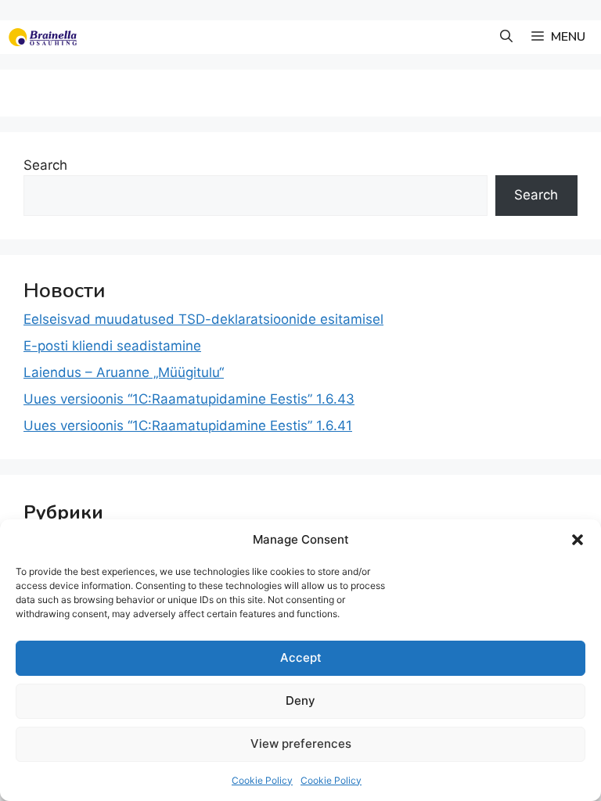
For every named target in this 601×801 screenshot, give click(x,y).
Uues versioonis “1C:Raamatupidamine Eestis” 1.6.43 (188, 399)
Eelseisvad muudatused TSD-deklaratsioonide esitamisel (203, 319)
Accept (301, 657)
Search (45, 165)
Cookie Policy (262, 780)
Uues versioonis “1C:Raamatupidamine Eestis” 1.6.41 (187, 425)
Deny (300, 700)
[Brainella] (42, 37)
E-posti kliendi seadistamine (112, 346)
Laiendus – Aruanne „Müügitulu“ (123, 372)
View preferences (300, 743)
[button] (577, 540)
